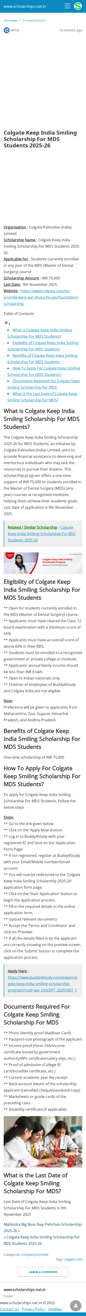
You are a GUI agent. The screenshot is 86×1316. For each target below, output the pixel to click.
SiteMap (55, 1309)
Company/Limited (34, 20)
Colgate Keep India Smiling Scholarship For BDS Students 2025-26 (41, 534)
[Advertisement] (43, 81)
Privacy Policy (33, 1309)
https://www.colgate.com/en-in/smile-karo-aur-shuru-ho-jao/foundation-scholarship (41, 297)
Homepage (11, 20)
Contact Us (9, 1309)
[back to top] (75, 1305)
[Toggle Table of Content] (7, 323)
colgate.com (73, 1259)
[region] (43, 188)
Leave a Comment (43, 1272)
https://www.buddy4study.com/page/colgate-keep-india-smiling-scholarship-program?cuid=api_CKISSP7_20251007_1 (42, 984)
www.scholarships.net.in (25, 6)
